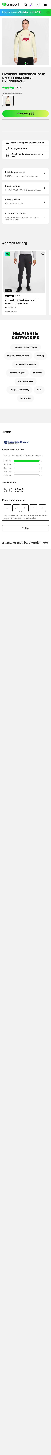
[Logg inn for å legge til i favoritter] (43, 253)
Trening (40, 356)
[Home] (10, 4)
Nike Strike (25, 398)
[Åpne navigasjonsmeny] (45, 4)
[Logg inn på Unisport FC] (31, 4)
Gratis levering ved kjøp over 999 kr (27, 143)
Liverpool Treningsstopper (25, 347)
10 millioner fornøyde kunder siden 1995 (27, 155)
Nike (39, 390)
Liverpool (37, 373)
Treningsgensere (25, 381)
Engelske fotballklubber (18, 356)
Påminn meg (23, 114)
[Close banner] (48, 12)
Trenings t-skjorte (17, 373)
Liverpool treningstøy (19, 390)
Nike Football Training (25, 364)
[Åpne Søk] (25, 4)
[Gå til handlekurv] (38, 4)
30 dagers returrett (19, 149)
